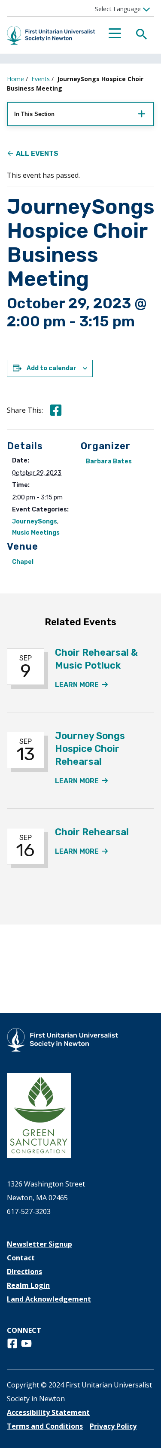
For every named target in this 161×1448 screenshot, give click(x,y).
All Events (37, 153)
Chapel (22, 562)
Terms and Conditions (45, 1426)
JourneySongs (34, 521)
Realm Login (28, 1285)
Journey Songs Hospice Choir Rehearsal (90, 748)
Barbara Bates (109, 461)
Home (15, 79)
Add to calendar (51, 368)
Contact (21, 1257)
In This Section (34, 114)
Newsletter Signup (39, 1244)
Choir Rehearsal (92, 832)
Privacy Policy (113, 1426)
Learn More (81, 685)
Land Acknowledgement (49, 1299)
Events (40, 79)
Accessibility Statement (48, 1412)
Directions (24, 1271)
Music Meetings (36, 532)
